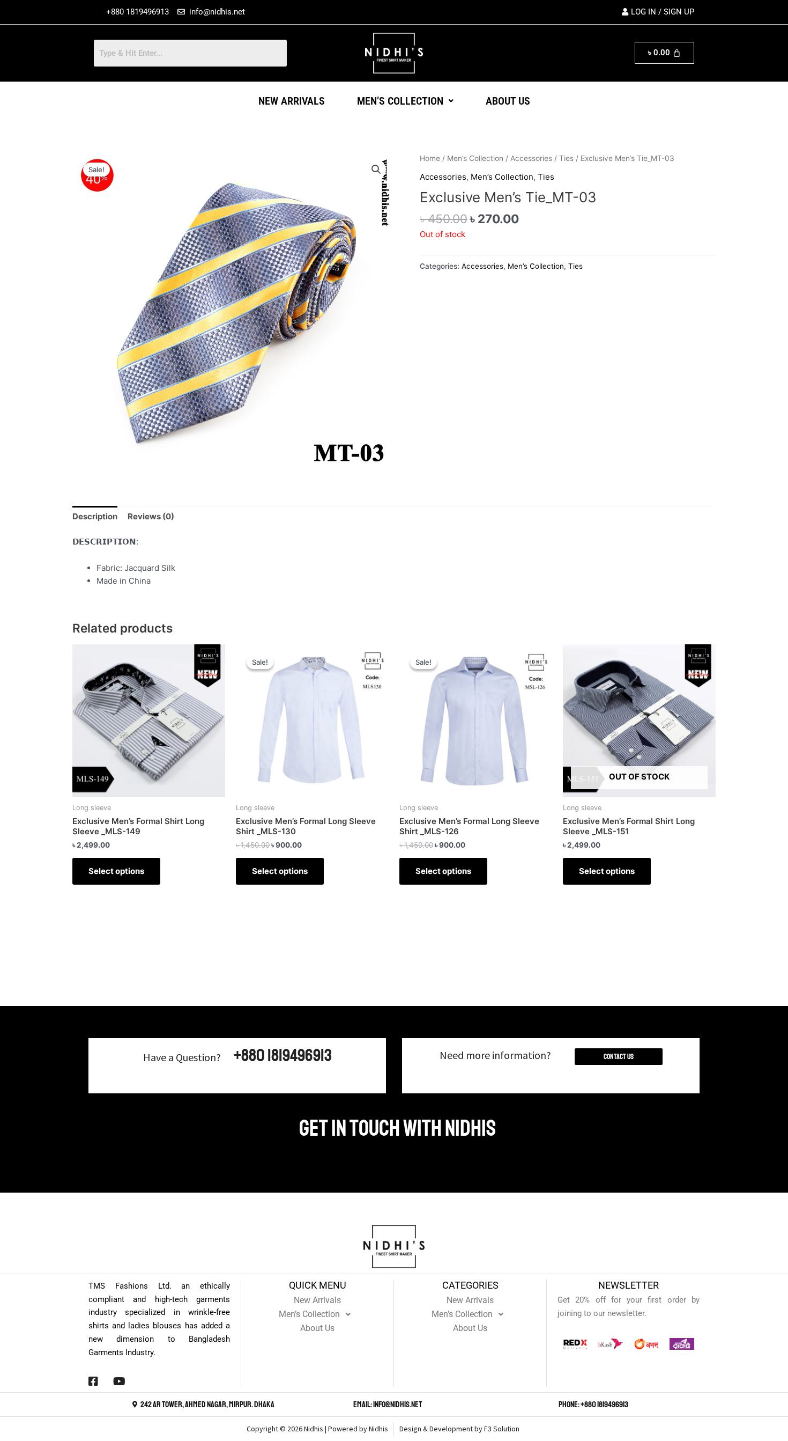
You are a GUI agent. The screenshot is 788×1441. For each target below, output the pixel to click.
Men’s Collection (400, 100)
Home (430, 158)
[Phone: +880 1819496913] (552, 1404)
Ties (566, 158)
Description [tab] (94, 516)
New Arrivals (291, 100)
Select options (116, 871)
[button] (405, 100)
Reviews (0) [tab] (151, 516)
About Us (508, 100)
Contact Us (619, 1056)
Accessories (531, 158)
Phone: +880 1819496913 (593, 1404)
